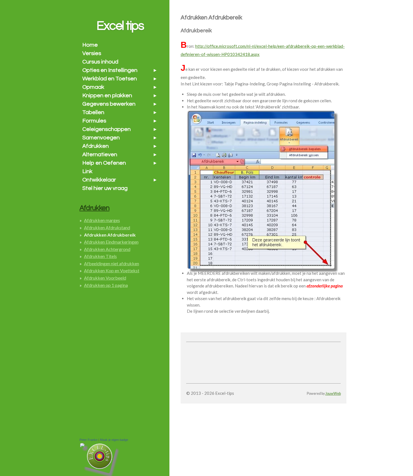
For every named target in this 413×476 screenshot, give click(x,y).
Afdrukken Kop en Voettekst (111, 270)
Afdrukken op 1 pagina (106, 285)
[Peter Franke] (82, 446)
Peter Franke (88, 439)
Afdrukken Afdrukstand (107, 227)
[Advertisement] (252, 352)
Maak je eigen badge (114, 439)
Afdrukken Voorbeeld (105, 277)
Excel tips (120, 25)
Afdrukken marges (102, 220)
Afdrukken (95, 208)
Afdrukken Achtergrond (107, 249)
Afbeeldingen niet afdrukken (111, 263)
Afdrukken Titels (100, 256)
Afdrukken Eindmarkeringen (111, 241)
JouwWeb (333, 393)
